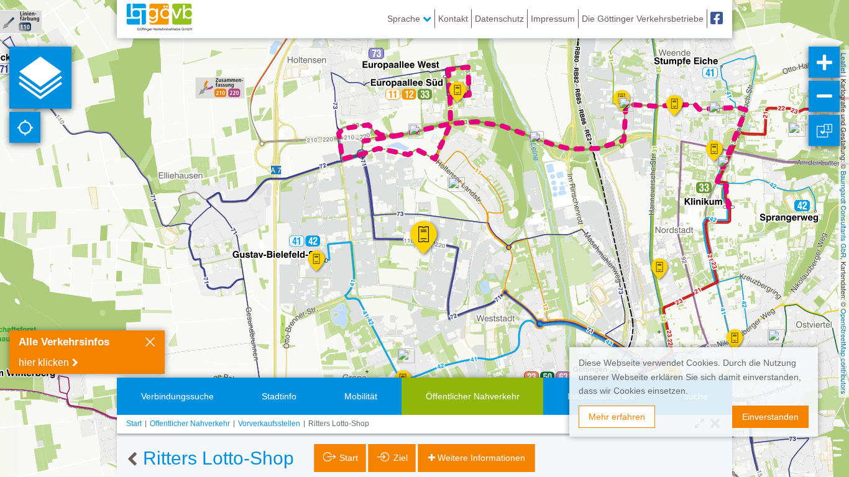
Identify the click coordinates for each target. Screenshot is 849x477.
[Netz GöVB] (159, 18)
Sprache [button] (405, 19)
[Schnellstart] (40, 78)
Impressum (553, 19)
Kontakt (453, 19)
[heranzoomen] (824, 62)
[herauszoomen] (824, 96)
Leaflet (844, 63)
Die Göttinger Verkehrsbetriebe (643, 19)
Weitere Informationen (481, 458)
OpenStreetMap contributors (844, 351)
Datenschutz (499, 19)
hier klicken (44, 362)
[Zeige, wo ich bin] (24, 127)
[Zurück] (132, 459)
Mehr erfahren (617, 417)
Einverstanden (770, 417)
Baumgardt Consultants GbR (844, 214)
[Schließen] (150, 343)
